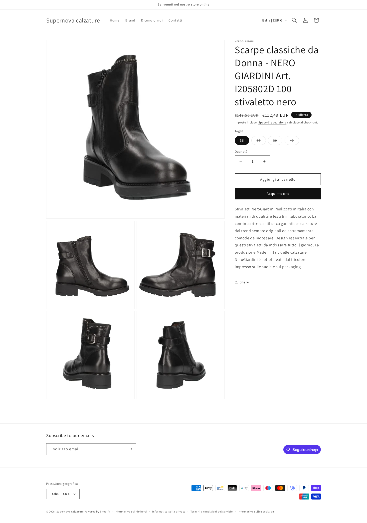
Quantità (241, 151)
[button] (294, 20)
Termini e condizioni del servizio (211, 511)
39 (277, 141)
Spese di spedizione (272, 122)
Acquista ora (278, 193)
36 (242, 140)
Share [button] (244, 282)
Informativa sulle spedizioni (256, 511)
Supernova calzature (70, 511)
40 (294, 141)
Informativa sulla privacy (168, 511)
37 (261, 141)
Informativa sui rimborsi (131, 511)
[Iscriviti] (130, 449)
